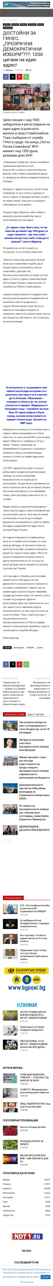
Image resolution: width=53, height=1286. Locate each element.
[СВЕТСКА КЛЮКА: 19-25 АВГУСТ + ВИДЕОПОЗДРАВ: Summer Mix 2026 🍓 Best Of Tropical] (10, 1045)
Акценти (13, 20)
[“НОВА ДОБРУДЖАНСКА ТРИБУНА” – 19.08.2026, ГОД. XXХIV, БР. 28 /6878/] (10, 1078)
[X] (13, 77)
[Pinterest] (19, 77)
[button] (5, 13)
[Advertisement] (26, 355)
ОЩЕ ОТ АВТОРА (36, 714)
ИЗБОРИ (30, 647)
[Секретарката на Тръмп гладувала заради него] (10, 1030)
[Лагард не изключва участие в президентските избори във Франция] (10, 743)
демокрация (19, 647)
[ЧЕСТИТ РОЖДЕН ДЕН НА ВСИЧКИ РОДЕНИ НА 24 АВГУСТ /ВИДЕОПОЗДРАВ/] (10, 1016)
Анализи (15, 25)
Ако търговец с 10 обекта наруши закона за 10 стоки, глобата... (33, 938)
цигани (40, 647)
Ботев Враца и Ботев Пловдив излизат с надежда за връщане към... (34, 923)
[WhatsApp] (26, 77)
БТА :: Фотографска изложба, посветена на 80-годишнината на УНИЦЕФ (35, 908)
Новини (23, 25)
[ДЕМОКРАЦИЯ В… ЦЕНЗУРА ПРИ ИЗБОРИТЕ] (10, 830)
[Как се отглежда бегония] (10, 1131)
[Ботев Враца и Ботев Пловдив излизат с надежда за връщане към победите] (10, 924)
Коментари (8, 28)
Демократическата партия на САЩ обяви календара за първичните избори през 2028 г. (34, 791)
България (32, 25)
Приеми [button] (45, 1277)
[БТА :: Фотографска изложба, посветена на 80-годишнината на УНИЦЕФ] (10, 909)
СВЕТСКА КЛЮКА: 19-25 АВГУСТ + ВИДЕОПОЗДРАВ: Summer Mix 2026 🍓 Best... (34, 1044)
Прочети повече (26, 1282)
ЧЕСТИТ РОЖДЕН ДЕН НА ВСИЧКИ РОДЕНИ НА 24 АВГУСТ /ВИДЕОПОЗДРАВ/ (33, 1015)
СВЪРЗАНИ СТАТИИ (14, 714)
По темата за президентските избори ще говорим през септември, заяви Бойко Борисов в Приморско (34, 812)
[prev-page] (5, 841)
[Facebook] (6, 77)
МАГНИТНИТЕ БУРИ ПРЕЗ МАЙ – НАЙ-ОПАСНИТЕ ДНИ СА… (34, 1158)
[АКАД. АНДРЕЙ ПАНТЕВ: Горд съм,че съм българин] (10, 1107)
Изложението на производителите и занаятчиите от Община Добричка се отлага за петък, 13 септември (39, 690)
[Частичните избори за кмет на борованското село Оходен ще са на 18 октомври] (10, 726)
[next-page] (9, 841)
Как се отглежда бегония (33, 1127)
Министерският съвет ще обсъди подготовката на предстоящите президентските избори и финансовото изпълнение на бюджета (34, 767)
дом (4, 20)
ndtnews (8, 70)
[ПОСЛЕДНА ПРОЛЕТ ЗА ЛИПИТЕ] (10, 1145)
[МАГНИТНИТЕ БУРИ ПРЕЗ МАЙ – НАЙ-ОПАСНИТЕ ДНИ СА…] (10, 1159)
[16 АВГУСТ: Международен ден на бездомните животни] (10, 1093)
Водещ (40, 25)
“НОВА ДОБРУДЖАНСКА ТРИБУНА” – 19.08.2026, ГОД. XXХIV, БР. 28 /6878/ (34, 1077)
